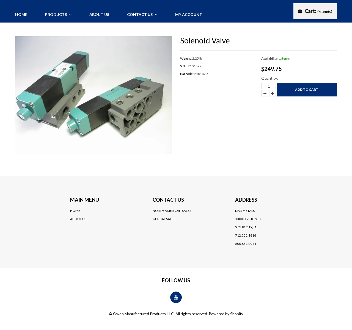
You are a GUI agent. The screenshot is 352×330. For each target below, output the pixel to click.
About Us (78, 219)
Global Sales (164, 219)
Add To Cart (306, 89)
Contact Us (140, 14)
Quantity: (269, 78)
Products (56, 14)
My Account (188, 14)
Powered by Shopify (226, 313)
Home (21, 14)
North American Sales (172, 211)
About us (99, 14)
